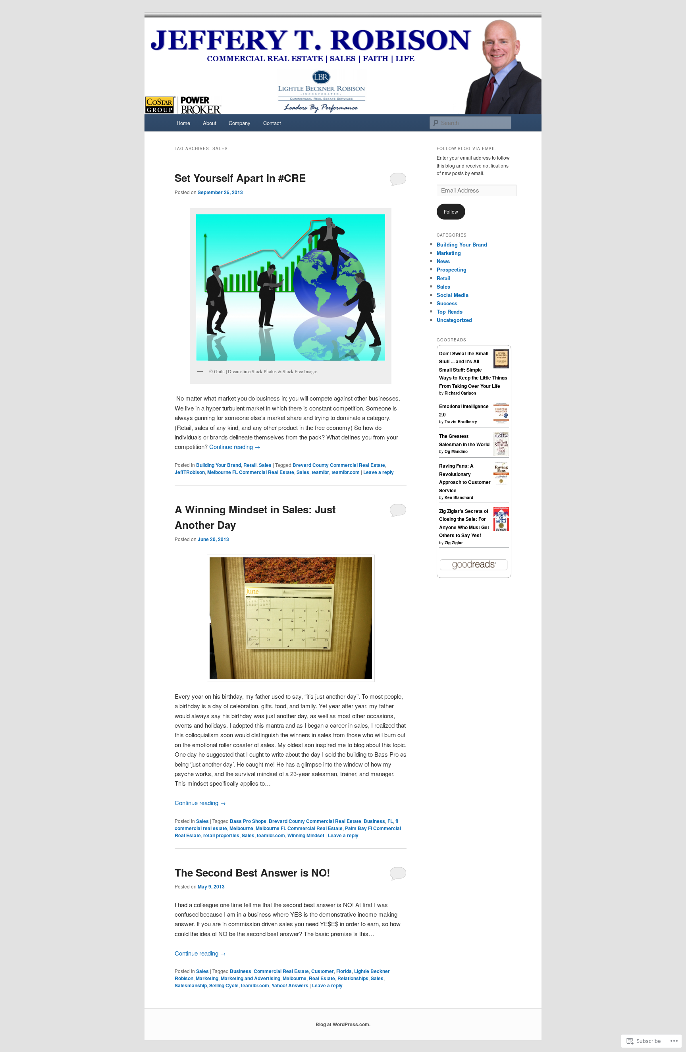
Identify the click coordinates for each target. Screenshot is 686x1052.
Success (447, 303)
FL (390, 821)
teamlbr (320, 472)
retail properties (221, 835)
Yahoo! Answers (290, 985)
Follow (451, 211)
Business (374, 821)
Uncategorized (454, 320)
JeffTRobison (190, 472)
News (443, 261)
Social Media (452, 295)
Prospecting (451, 269)
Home (183, 123)
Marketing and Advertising (250, 978)
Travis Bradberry (461, 421)
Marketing (207, 978)
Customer (322, 971)
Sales (265, 464)
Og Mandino (456, 451)
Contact (272, 123)
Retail (249, 464)
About (209, 123)
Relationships (352, 978)
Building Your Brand (218, 464)
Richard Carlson (460, 393)
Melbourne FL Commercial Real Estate (250, 472)
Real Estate (322, 978)
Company (240, 123)
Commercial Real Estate (281, 971)
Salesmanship (191, 985)
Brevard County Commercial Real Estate (339, 464)
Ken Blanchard (459, 497)
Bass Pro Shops (248, 821)
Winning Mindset (305, 835)
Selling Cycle (224, 985)
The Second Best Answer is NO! (252, 872)
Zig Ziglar (454, 542)
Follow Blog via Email (466, 148)
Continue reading (234, 446)
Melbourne (241, 828)
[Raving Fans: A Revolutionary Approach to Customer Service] (501, 483)
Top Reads (449, 311)
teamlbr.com (345, 472)
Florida (344, 971)
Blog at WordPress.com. (343, 1024)
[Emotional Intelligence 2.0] (501, 422)
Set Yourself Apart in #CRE (240, 177)
